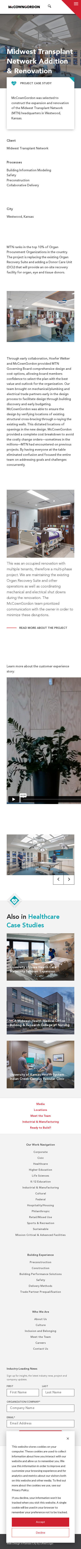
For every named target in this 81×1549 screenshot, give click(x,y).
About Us (40, 1319)
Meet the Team (40, 1116)
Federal (41, 1199)
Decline (40, 1532)
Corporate (40, 1152)
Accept (40, 1522)
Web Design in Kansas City (21, 1543)
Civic (40, 1158)
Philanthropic (41, 1211)
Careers (40, 1343)
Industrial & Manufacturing (40, 1122)
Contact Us (40, 1348)
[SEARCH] (49, 7)
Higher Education (40, 1170)
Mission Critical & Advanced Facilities (40, 1235)
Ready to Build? (40, 1127)
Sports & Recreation (40, 1223)
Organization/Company (23, 1402)
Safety (40, 1280)
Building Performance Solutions (40, 1274)
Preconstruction (40, 1262)
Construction (40, 1268)
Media (40, 1104)
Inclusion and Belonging (40, 1331)
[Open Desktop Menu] (54, 7)
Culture (41, 1325)
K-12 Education (40, 1181)
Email (11, 1417)
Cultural (40, 1193)
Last (45, 1386)
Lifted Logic (46, 1543)
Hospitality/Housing (40, 1205)
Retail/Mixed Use (40, 1217)
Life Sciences (40, 1175)
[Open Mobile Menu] (76, 4)
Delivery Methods (40, 1286)
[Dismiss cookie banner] (67, 1439)
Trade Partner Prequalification (40, 1292)
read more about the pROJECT (43, 628)
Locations (40, 1110)
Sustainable (40, 1229)
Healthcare (40, 1164)
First (10, 1386)
